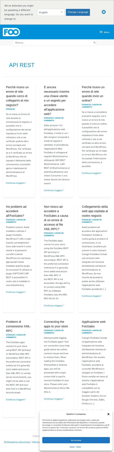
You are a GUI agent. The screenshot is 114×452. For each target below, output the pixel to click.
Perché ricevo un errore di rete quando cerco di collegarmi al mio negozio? (17, 96)
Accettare (76, 440)
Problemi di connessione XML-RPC (18, 326)
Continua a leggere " (16, 182)
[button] (108, 414)
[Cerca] (95, 43)
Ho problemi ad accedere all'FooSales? (16, 211)
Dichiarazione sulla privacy (17, 442)
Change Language (78, 12)
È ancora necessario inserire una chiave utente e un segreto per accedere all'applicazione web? (56, 100)
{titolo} (72, 447)
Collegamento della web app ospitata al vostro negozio (95, 211)
